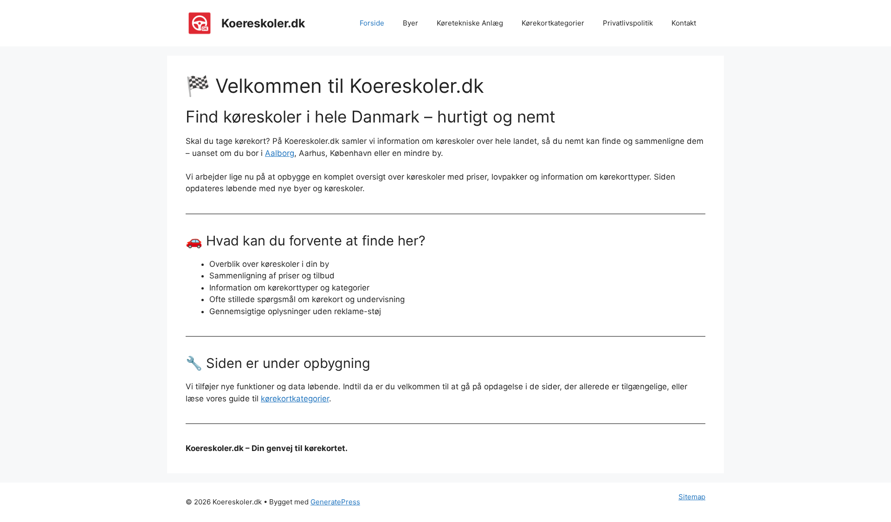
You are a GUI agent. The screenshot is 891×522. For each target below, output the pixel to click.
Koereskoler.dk (263, 23)
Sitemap (691, 496)
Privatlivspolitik (628, 23)
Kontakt (683, 23)
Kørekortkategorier (553, 23)
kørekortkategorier (295, 398)
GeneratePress (335, 501)
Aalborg (279, 153)
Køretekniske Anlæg (470, 23)
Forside (372, 23)
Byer (410, 23)
